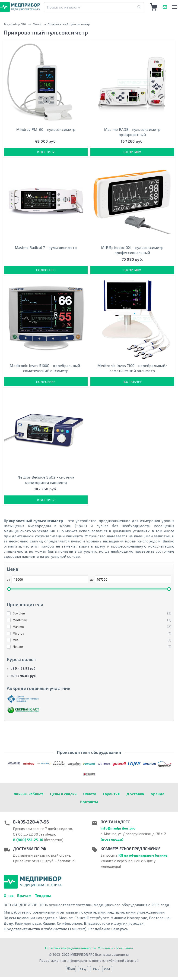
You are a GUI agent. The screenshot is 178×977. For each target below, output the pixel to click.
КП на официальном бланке (143, 855)
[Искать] (139, 7)
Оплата (89, 794)
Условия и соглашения (115, 948)
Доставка (135, 794)
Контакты (89, 801)
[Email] (165, 7)
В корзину (45, 152)
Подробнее (45, 270)
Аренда (157, 794)
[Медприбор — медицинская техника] (20, 7)
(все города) (112, 839)
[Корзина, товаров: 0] (153, 7)
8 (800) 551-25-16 (28, 840)
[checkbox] (89, 613)
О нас (8, 895)
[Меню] (174, 7)
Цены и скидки (63, 794)
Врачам (24, 895)
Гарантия (111, 794)
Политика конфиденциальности (70, 948)
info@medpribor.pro (118, 828)
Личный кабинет (28, 794)
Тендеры (43, 895)
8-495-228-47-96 (31, 821)
